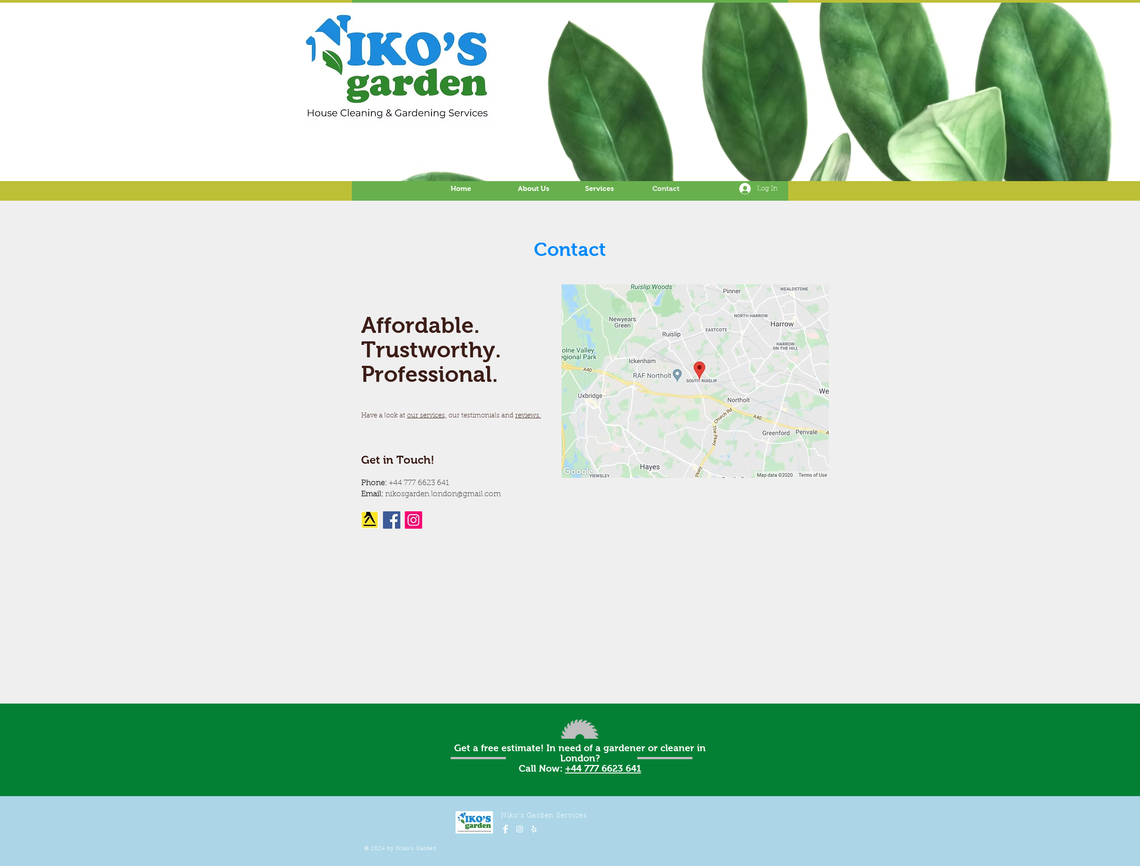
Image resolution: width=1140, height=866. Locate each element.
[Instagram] (413, 520)
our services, (427, 416)
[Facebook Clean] (505, 829)
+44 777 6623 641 (603, 768)
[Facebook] (391, 520)
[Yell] (533, 829)
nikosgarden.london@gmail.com (443, 494)
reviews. (528, 416)
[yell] (370, 520)
